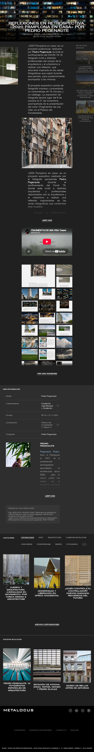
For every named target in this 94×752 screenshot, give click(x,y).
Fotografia (72, 544)
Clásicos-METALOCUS (76, 537)
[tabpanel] (47, 588)
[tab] (27, 538)
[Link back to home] (18, 710)
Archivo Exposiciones (47, 624)
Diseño (58, 544)
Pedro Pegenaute (41, 52)
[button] (7, 587)
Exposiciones (27, 537)
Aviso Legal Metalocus (42, 748)
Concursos (26, 544)
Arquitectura (54, 537)
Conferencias (44, 544)
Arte (41, 537)
